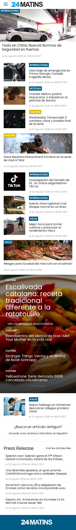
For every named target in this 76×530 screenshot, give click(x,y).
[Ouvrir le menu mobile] (5, 4)
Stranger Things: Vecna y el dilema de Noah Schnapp (35, 358)
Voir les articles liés (58, 448)
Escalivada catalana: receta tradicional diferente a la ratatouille (34, 300)
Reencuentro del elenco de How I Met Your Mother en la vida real (38, 337)
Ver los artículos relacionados (30, 324)
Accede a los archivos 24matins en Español (38, 433)
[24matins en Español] (38, 524)
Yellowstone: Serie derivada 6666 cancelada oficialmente (34, 378)
